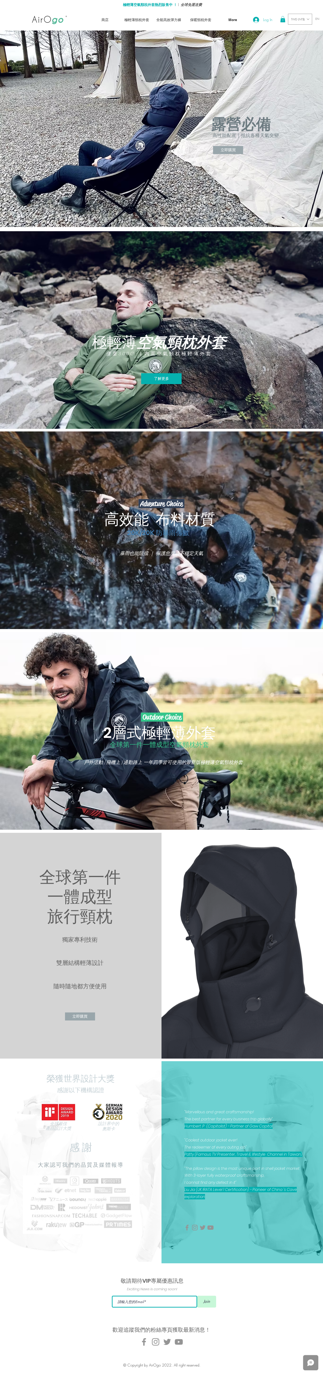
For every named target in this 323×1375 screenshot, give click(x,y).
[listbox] (300, 19)
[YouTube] (210, 1227)
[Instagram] (195, 1227)
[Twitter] (202, 1227)
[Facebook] (187, 1227)
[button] (282, 19)
